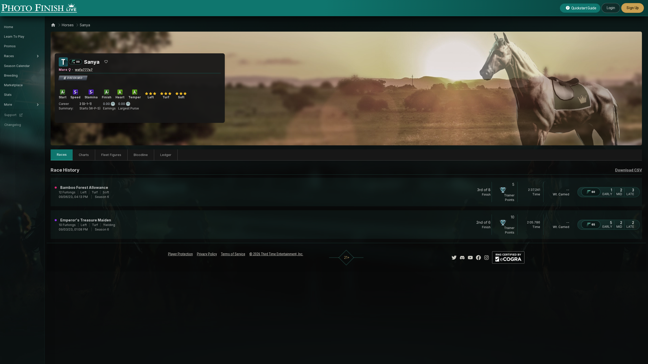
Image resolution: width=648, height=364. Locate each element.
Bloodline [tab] (141, 155)
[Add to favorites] (106, 61)
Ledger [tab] (165, 155)
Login (611, 8)
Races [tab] (62, 154)
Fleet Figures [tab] (111, 155)
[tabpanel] (346, 203)
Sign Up (632, 8)
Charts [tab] (84, 155)
